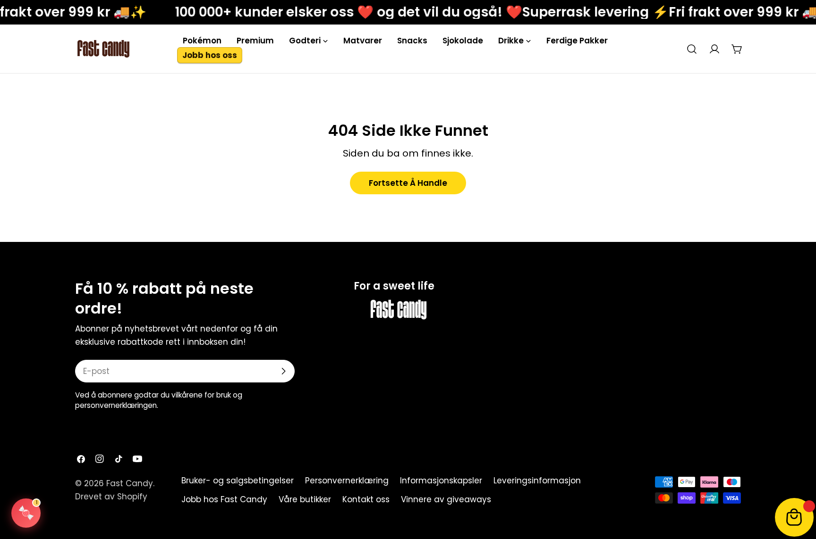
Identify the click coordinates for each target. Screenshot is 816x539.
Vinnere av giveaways (446, 499)
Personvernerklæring (347, 480)
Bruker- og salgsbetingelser (237, 480)
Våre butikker (305, 499)
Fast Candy (129, 483)
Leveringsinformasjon (537, 480)
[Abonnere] (283, 371)
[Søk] (691, 49)
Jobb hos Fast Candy (224, 499)
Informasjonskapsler (441, 480)
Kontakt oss (366, 499)
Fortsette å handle (408, 183)
